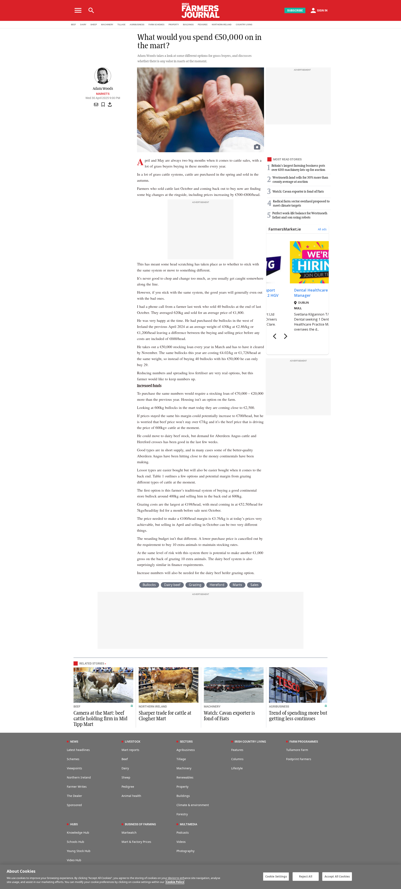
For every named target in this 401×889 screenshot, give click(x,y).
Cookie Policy (175, 882)
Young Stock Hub (78, 851)
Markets (102, 93)
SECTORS (186, 741)
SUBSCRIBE (295, 10)
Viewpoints (74, 768)
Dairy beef (172, 584)
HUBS (74, 824)
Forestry (182, 814)
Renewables (184, 777)
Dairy (125, 768)
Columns (237, 759)
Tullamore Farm (297, 750)
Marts (237, 584)
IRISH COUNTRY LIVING (250, 741)
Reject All (305, 876)
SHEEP (93, 24)
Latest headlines (78, 750)
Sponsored (74, 805)
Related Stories (91, 663)
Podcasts (182, 832)
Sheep (126, 777)
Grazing (195, 584)
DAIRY (83, 24)
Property (182, 787)
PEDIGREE (203, 24)
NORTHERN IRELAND (222, 24)
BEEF (73, 24)
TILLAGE (121, 24)
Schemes (73, 759)
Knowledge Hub (78, 832)
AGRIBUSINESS (137, 24)
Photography (185, 851)
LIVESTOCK (132, 741)
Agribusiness (185, 750)
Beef (125, 759)
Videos (181, 842)
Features (237, 750)
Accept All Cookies (337, 876)
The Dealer (74, 796)
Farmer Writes (77, 787)
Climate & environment (192, 805)
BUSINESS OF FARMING (140, 824)
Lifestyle (237, 768)
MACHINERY (107, 24)
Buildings (183, 796)
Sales (254, 584)
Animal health (131, 796)
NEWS (74, 741)
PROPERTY (174, 24)
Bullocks (149, 584)
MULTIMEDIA (188, 824)
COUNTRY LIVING (244, 24)
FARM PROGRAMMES (303, 741)
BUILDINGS (188, 24)
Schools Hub (75, 842)
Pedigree (128, 787)
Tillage (181, 759)
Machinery (183, 768)
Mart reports (130, 750)
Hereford (217, 584)
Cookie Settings (276, 876)
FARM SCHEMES (156, 24)
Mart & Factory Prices (136, 842)
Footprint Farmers (298, 759)
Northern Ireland (79, 777)
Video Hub (74, 860)
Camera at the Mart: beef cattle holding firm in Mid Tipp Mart (100, 719)
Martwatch (129, 832)
